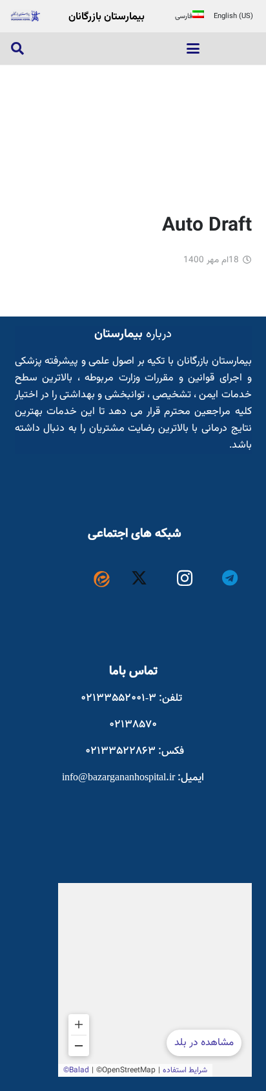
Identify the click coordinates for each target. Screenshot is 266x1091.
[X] (139, 578)
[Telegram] (230, 578)
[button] (193, 48)
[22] (25, 16)
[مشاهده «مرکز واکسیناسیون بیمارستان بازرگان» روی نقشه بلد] (155, 980)
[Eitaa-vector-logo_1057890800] (102, 579)
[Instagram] (185, 578)
